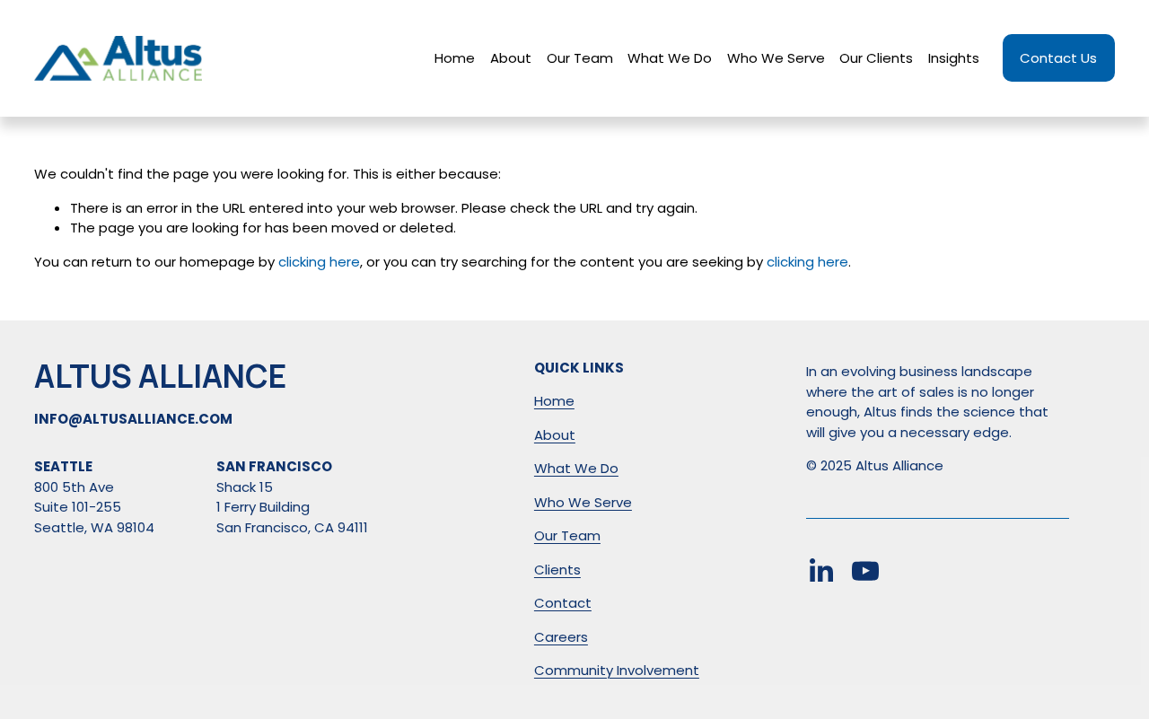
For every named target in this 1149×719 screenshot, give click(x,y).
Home (454, 57)
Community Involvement (616, 670)
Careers (561, 636)
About (510, 57)
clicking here (319, 261)
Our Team (580, 57)
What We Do (669, 57)
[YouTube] (865, 571)
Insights (953, 57)
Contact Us (1058, 57)
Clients (557, 569)
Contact (563, 602)
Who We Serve (776, 57)
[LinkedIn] (820, 571)
